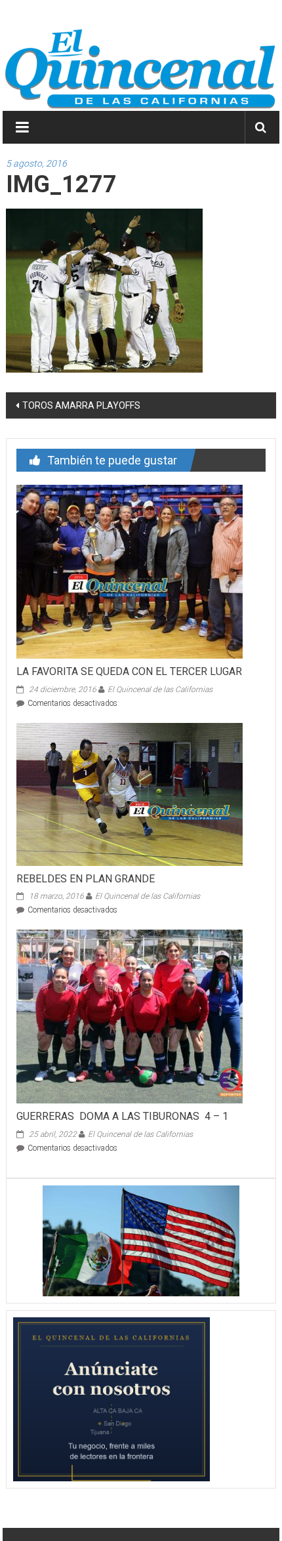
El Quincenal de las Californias (160, 689)
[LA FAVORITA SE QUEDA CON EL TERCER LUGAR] (129, 570)
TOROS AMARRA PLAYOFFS (81, 405)
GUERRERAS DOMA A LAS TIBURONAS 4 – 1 (122, 1116)
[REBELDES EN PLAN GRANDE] (129, 793)
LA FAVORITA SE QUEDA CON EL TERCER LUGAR (129, 671)
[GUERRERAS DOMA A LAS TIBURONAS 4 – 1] (129, 1016)
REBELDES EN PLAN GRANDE (85, 879)
